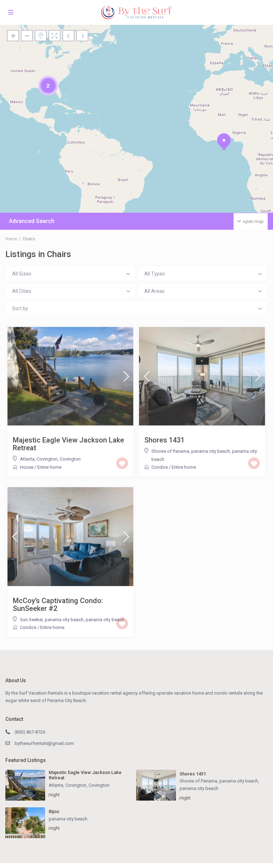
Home (11, 238)
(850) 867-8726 (30, 732)
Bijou (54, 811)
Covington (70, 459)
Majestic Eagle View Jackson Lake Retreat (68, 444)
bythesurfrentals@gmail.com (44, 743)
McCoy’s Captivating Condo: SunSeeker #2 (58, 604)
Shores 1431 (164, 440)
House (26, 467)
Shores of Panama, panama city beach (190, 451)
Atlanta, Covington (39, 459)
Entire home (49, 467)
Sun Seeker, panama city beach (52, 619)
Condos (159, 467)
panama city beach (105, 619)
